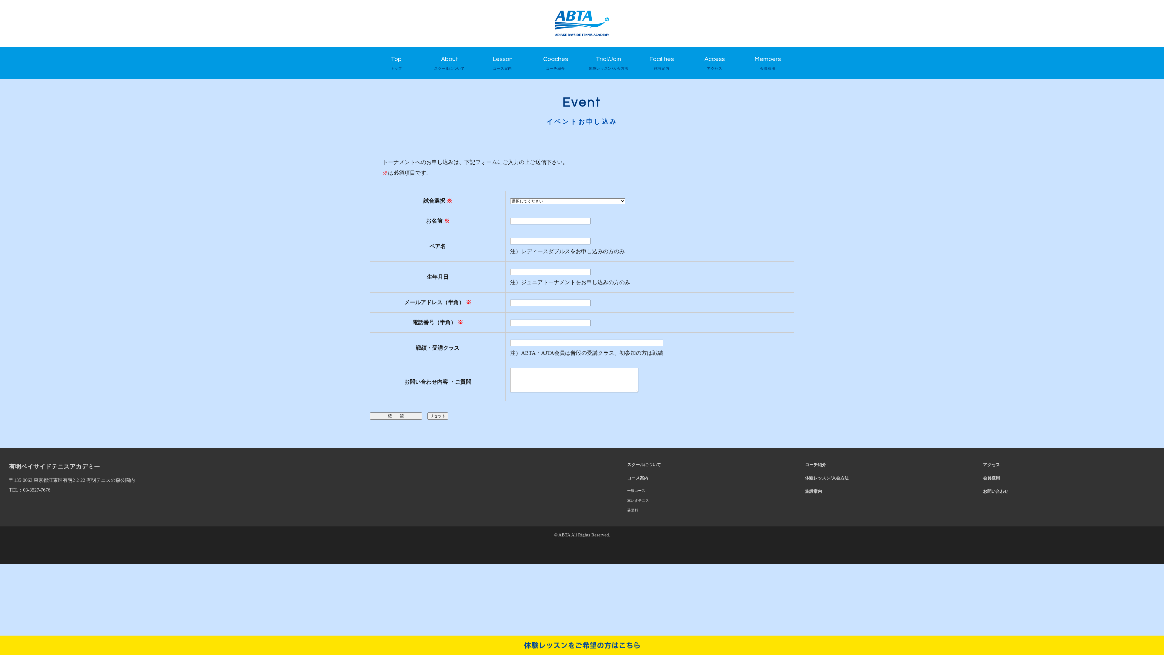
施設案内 (813, 491)
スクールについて (644, 464)
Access (714, 63)
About (449, 63)
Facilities (661, 63)
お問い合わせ (995, 491)
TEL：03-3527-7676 (29, 489)
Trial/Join (608, 63)
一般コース (636, 491)
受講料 (632, 510)
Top (396, 63)
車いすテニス (638, 501)
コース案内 (637, 477)
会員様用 (991, 477)
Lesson (503, 63)
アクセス (991, 464)
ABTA (564, 534)
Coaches (555, 63)
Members (767, 63)
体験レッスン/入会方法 (827, 477)
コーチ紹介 (815, 464)
